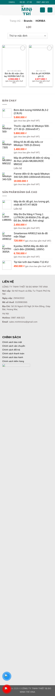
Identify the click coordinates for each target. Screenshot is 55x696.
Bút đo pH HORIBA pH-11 (41, 74)
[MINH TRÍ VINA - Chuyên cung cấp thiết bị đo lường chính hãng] (27, 10)
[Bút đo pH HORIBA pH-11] (41, 56)
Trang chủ (15, 21)
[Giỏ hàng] (50, 9)
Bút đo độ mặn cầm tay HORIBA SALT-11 (14, 74)
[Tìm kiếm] (42, 9)
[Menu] (4, 10)
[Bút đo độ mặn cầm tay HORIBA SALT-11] (14, 56)
